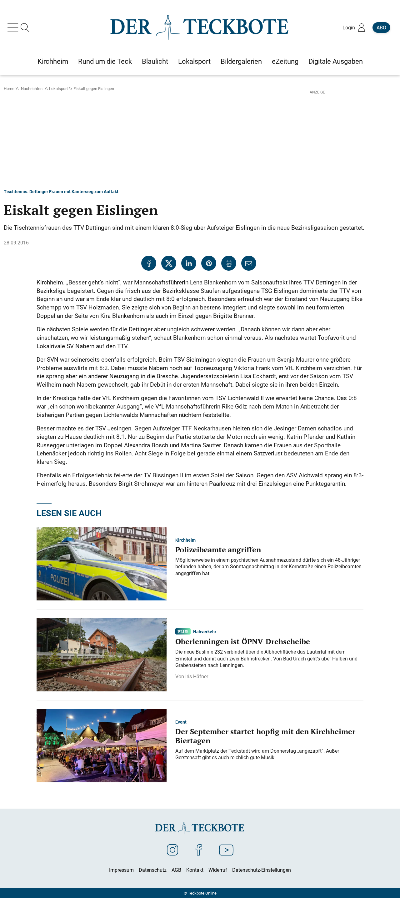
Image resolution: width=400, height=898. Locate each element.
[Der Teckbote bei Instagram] (172, 849)
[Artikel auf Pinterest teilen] (208, 263)
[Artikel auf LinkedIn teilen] (188, 263)
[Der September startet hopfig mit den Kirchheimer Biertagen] (102, 745)
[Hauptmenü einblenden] (14, 27)
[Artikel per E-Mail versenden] (248, 263)
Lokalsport (58, 88)
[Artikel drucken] (228, 263)
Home (9, 88)
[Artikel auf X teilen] (168, 263)
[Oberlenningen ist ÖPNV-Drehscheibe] (102, 654)
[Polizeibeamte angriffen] (102, 563)
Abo (381, 27)
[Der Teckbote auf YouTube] (226, 849)
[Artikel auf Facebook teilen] (148, 263)
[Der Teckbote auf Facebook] (199, 849)
